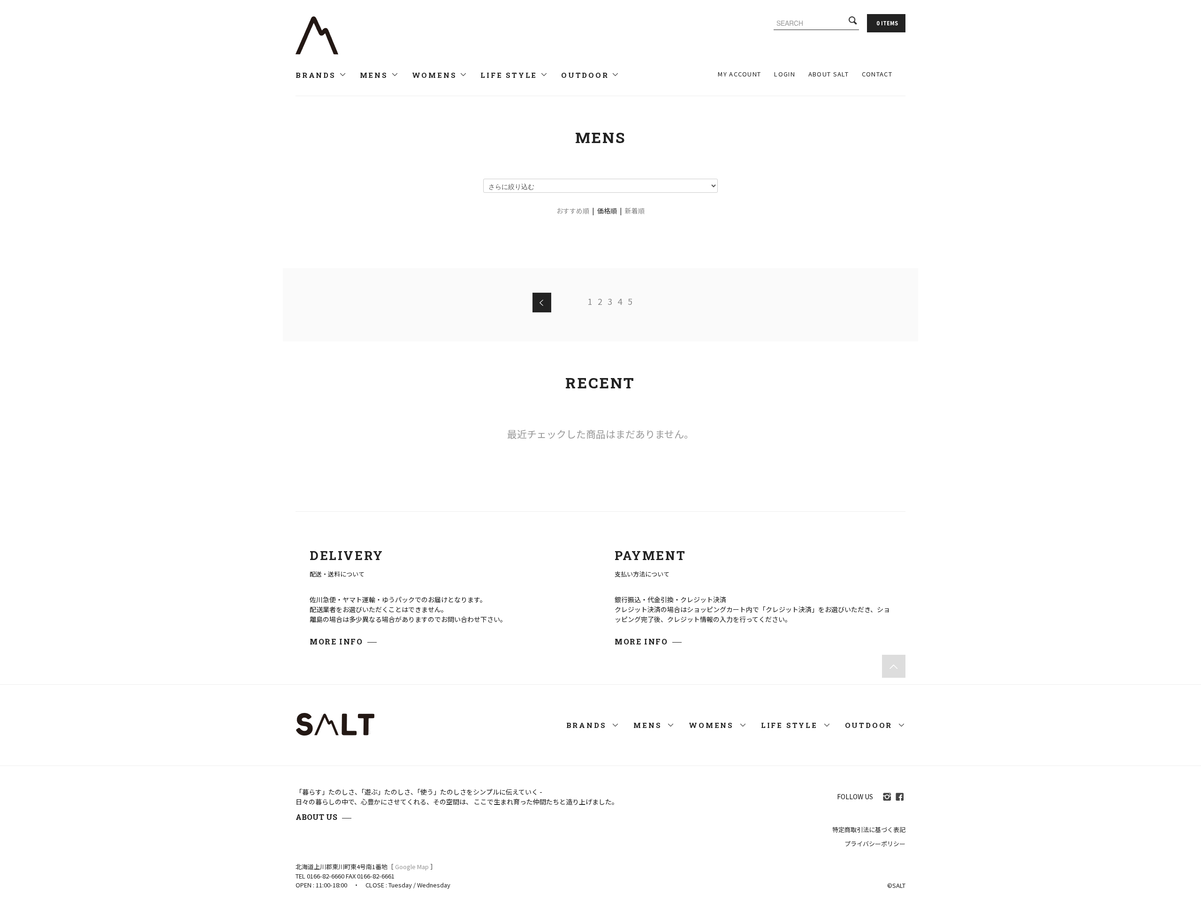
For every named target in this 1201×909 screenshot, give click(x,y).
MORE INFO (336, 641)
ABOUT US (316, 817)
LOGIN (784, 73)
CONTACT (877, 73)
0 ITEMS (887, 23)
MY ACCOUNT (739, 73)
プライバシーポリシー (874, 843)
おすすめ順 (572, 210)
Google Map (412, 866)
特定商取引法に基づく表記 (868, 829)
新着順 (635, 210)
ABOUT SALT (828, 73)
